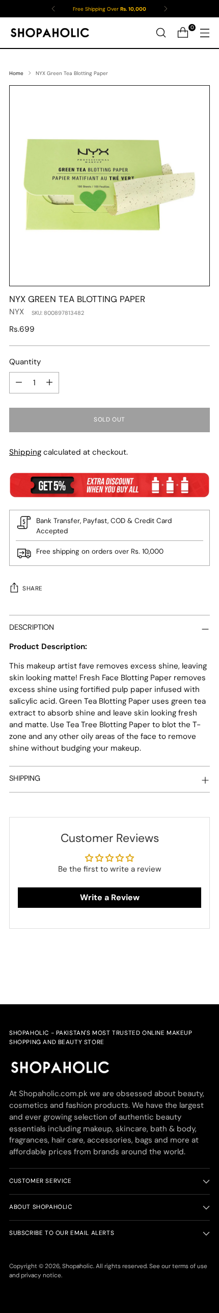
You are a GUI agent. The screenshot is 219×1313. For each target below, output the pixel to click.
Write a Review (110, 897)
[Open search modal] (160, 32)
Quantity (25, 362)
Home (16, 73)
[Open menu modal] (204, 32)
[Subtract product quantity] (19, 383)
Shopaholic (77, 1266)
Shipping (25, 452)
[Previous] (53, 8)
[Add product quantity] (49, 383)
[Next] (165, 8)
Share (32, 588)
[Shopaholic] (50, 32)
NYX (16, 312)
